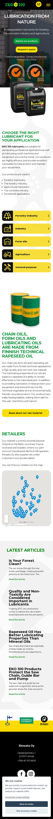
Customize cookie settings (17, 797)
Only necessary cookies (26, 811)
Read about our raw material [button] (25, 413)
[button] (38, 4)
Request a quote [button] (26, 49)
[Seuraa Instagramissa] (31, 774)
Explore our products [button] (27, 41)
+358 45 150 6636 (27, 760)
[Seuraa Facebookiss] (21, 774)
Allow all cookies (27, 804)
